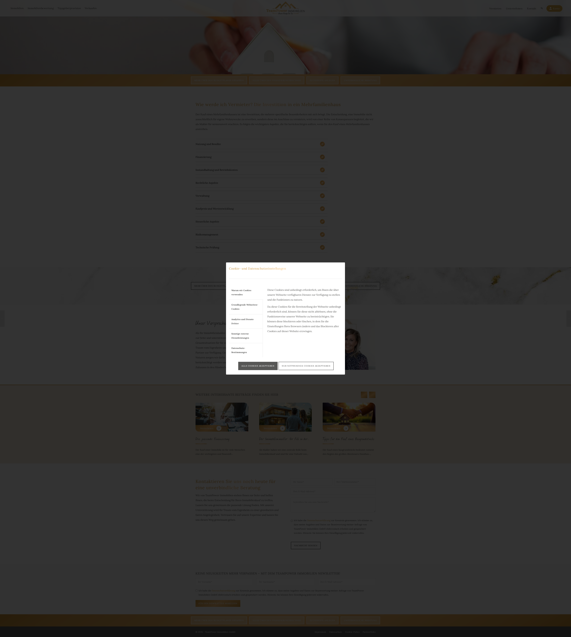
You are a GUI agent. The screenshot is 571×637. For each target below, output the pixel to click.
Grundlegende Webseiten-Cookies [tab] (244, 306)
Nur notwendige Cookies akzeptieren (306, 366)
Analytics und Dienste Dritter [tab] (242, 321)
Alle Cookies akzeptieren (257, 366)
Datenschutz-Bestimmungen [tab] (239, 350)
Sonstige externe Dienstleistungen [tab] (240, 335)
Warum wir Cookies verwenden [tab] (241, 292)
